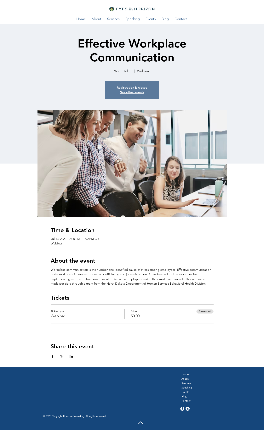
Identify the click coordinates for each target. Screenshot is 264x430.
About (185, 378)
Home (185, 374)
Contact (186, 401)
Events (185, 392)
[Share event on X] (62, 356)
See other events (132, 92)
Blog (184, 396)
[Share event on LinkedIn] (71, 356)
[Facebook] (182, 409)
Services (186, 383)
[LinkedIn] (188, 409)
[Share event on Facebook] (52, 356)
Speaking (186, 387)
